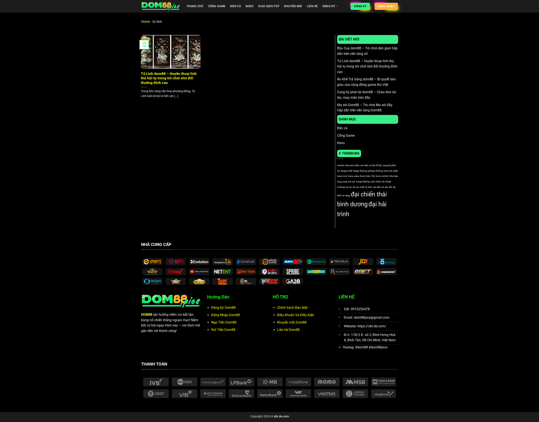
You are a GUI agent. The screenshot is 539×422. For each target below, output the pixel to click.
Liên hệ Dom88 (288, 330)
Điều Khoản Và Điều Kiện (295, 315)
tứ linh (368, 187)
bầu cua (359, 165)
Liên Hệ (312, 6)
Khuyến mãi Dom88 (292, 322)
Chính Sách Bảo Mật (292, 308)
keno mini (342, 176)
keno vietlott (382, 176)
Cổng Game (346, 135)
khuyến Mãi (293, 6)
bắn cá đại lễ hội (373, 165)
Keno (249, 6)
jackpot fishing (375, 171)
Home (145, 22)
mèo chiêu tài (377, 181)
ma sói (351, 181)
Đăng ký (329, 6)
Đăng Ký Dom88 (223, 308)
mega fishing (363, 181)
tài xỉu (349, 187)
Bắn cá (235, 6)
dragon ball (346, 171)
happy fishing (360, 171)
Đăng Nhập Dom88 (225, 315)
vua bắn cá (378, 187)
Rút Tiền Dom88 (223, 330)
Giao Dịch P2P (268, 6)
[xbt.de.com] (160, 6)
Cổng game (217, 6)
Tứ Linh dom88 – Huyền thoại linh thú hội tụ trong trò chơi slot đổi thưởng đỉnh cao (169, 78)
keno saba (353, 176)
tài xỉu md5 (358, 187)
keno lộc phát (391, 171)
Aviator (340, 165)
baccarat (350, 165)
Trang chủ (194, 6)
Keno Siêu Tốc (367, 176)
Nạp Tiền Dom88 (223, 322)
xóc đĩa (388, 187)
